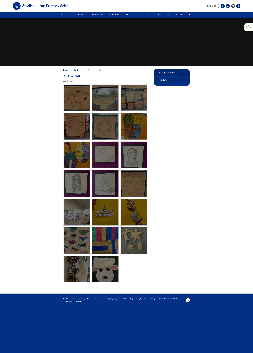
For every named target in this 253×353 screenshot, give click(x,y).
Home (65, 70)
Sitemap (152, 299)
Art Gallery (100, 70)
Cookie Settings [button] (174, 299)
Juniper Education (120, 299)
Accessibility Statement (75, 301)
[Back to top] (188, 300)
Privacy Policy (164, 299)
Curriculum (78, 70)
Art (89, 70)
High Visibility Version (138, 299)
